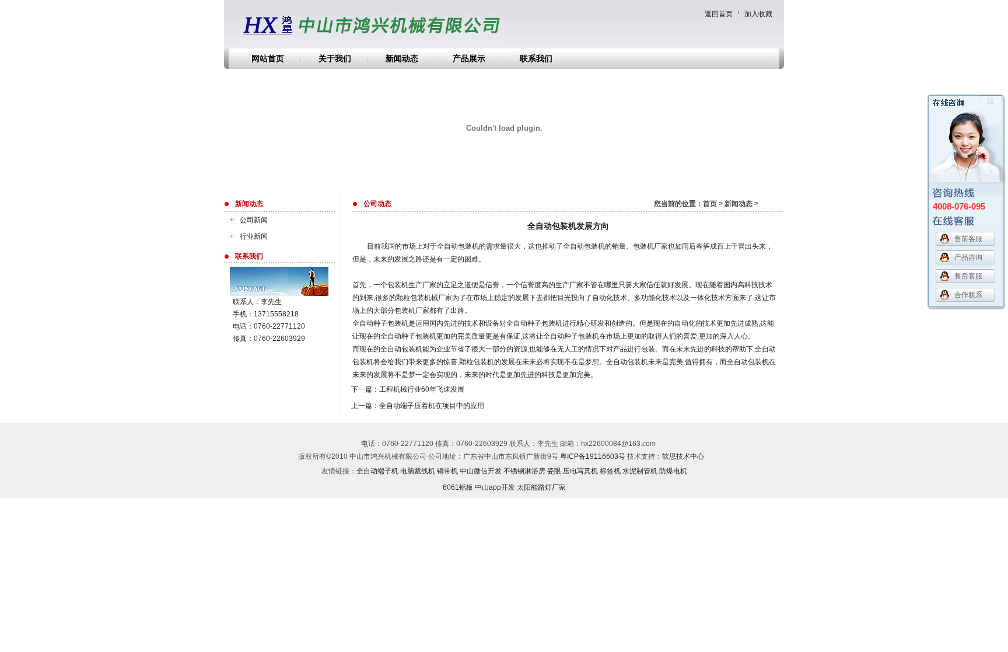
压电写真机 (580, 471)
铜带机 (447, 471)
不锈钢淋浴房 (524, 471)
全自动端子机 (377, 471)
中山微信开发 (481, 471)
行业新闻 (249, 236)
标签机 (610, 471)
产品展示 (469, 58)
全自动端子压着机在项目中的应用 (431, 406)
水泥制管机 (639, 471)
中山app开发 (495, 487)
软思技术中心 (683, 456)
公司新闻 (249, 220)
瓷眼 (554, 471)
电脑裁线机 (417, 471)
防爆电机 (673, 471)
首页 (710, 204)
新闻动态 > (741, 204)
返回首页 (719, 14)
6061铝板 (458, 487)
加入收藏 (758, 14)
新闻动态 (402, 58)
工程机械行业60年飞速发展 (421, 389)
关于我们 (334, 58)
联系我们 (536, 58)
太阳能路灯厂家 (541, 487)
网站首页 (267, 58)
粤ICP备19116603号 (592, 456)
